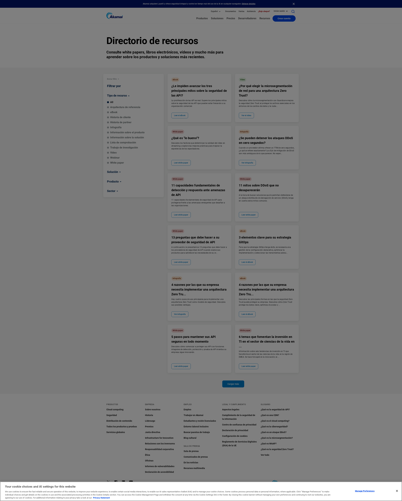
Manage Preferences (364, 491)
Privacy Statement (101, 498)
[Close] (396, 490)
